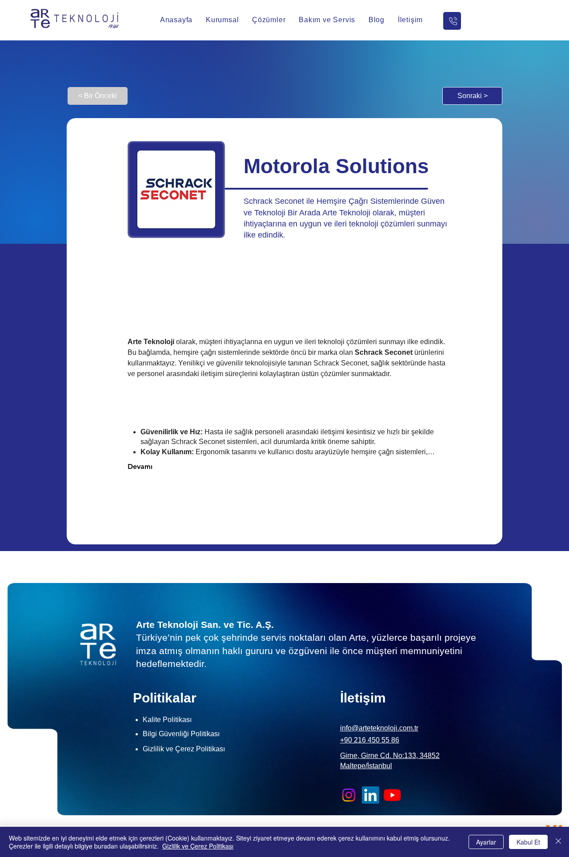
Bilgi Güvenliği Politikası (181, 734)
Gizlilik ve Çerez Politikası (197, 845)
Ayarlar (486, 841)
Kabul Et (528, 841)
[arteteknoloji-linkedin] (370, 795)
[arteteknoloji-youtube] (392, 795)
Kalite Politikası (167, 719)
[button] (222, 20)
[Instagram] (348, 795)
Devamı (140, 466)
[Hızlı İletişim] (452, 21)
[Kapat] (558, 842)
